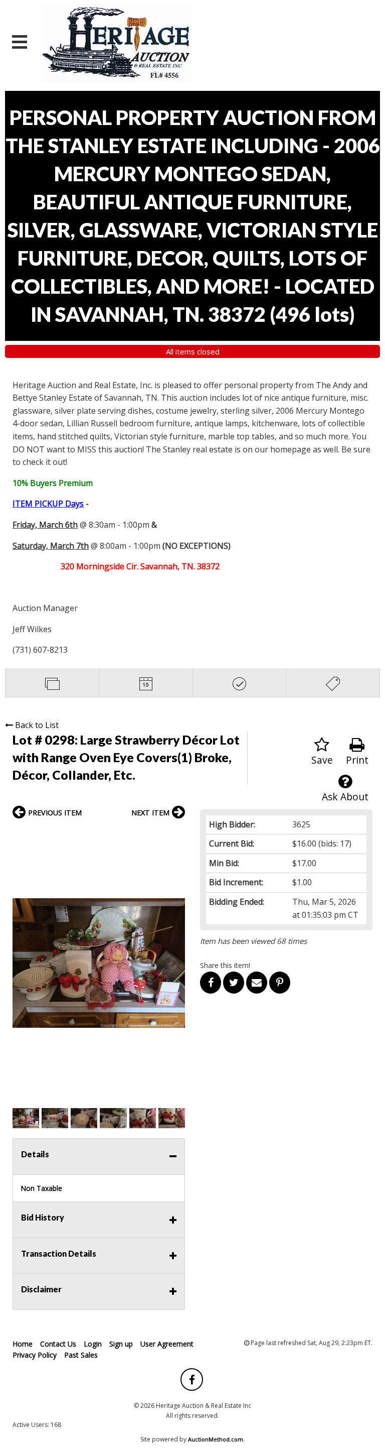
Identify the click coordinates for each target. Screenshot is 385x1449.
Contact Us (58, 1344)
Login (93, 1344)
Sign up (121, 1344)
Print (357, 760)
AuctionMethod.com (215, 1439)
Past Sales (81, 1355)
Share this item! (225, 965)
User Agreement (167, 1344)
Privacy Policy (35, 1355)
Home (23, 1344)
